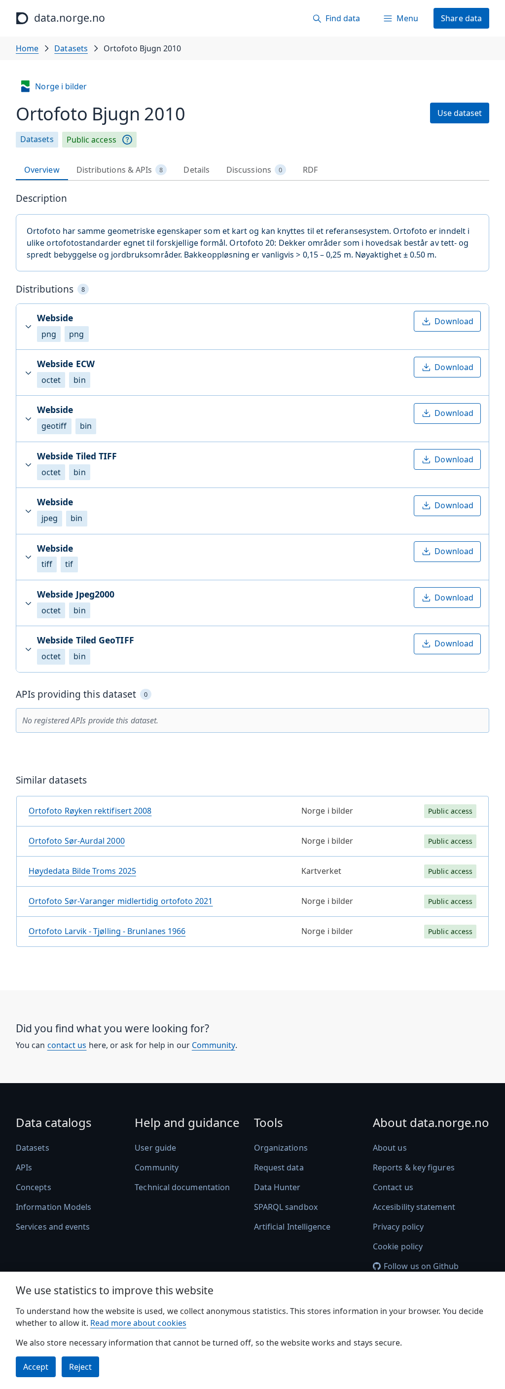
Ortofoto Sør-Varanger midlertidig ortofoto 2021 (121, 901)
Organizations (281, 1147)
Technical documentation (182, 1187)
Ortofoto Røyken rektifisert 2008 (90, 810)
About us (390, 1147)
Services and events (53, 1226)
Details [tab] (196, 169)
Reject (80, 1366)
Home (27, 48)
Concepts (33, 1187)
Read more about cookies (138, 1322)
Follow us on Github (421, 1266)
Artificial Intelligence (292, 1226)
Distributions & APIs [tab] (119, 169)
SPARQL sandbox (286, 1206)
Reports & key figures (414, 1167)
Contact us (393, 1187)
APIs (24, 1167)
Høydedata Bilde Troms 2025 (82, 870)
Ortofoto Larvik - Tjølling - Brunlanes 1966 (107, 931)
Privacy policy (398, 1226)
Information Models (53, 1206)
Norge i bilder (61, 86)
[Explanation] (127, 140)
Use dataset (459, 113)
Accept (35, 1366)
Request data (279, 1167)
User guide (155, 1147)
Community (213, 1045)
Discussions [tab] (254, 169)
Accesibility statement (414, 1206)
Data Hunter (277, 1187)
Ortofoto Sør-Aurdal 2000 (77, 840)
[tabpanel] (252, 574)
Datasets (71, 48)
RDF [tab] (310, 169)
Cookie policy (398, 1246)
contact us (67, 1045)
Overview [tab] (42, 169)
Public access (91, 139)
